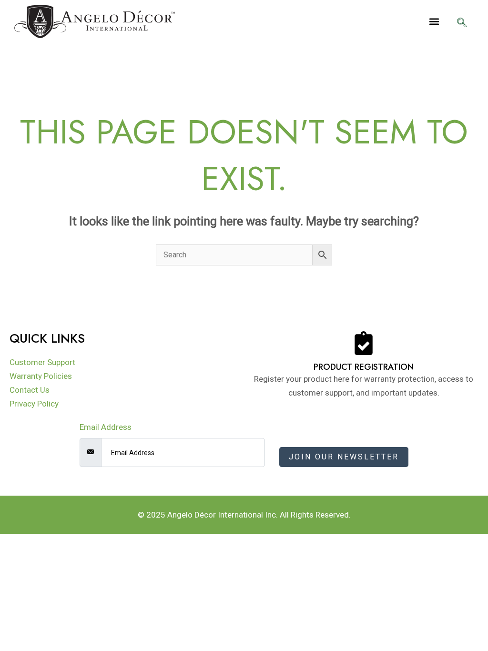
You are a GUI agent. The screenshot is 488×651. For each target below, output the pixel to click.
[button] (434, 22)
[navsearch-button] (461, 23)
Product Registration (364, 367)
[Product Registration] (364, 343)
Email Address (106, 427)
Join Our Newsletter (344, 456)
